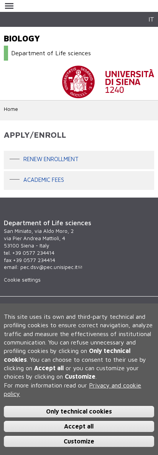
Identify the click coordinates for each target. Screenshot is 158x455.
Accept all (79, 426)
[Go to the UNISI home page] (108, 94)
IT (151, 19)
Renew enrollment (51, 159)
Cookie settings (22, 280)
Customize (79, 441)
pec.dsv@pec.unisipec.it (48, 267)
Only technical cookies (79, 411)
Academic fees (43, 179)
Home (11, 109)
